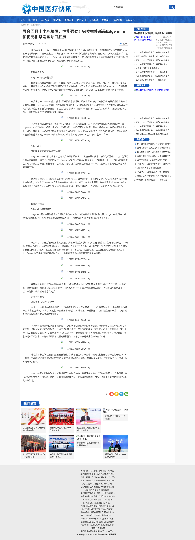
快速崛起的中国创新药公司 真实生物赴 (97, 512)
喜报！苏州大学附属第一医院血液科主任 (152, 60)
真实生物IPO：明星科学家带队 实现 (152, 160)
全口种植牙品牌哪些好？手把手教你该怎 (152, 64)
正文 (40, 25)
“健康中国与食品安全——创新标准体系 (115, 455)
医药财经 (118, 20)
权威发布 (69, 20)
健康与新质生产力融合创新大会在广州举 (152, 56)
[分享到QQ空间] (116, 394)
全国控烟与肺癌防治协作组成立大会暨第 (88, 429)
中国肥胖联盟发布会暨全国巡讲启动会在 (61, 455)
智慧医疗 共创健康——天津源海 (115, 417)
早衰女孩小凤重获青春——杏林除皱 (151, 80)
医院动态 (45, 20)
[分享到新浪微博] (111, 394)
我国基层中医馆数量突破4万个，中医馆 (97, 531)
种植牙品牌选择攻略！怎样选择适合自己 (152, 76)
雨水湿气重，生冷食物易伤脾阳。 (97, 503)
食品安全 (93, 20)
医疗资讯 (32, 20)
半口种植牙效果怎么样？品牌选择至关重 (152, 52)
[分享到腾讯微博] (121, 394)
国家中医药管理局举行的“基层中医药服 (97, 519)
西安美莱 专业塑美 (97, 528)
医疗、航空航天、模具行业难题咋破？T (97, 515)
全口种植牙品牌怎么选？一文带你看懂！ (152, 72)
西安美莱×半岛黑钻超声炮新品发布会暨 (152, 134)
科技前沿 (57, 20)
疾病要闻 (81, 20)
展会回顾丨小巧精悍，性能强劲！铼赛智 (153, 33)
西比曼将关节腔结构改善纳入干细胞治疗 (97, 522)
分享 (125, 44)
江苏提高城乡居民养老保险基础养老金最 (34, 429)
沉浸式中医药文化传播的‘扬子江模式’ (97, 509)
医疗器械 (130, 20)
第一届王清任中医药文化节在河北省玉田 (34, 455)
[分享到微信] (126, 394)
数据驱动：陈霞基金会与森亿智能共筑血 (88, 444)
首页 (22, 20)
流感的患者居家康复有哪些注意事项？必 (97, 506)
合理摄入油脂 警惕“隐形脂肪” (148, 68)
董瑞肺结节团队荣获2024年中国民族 (60, 429)
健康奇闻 (106, 20)
